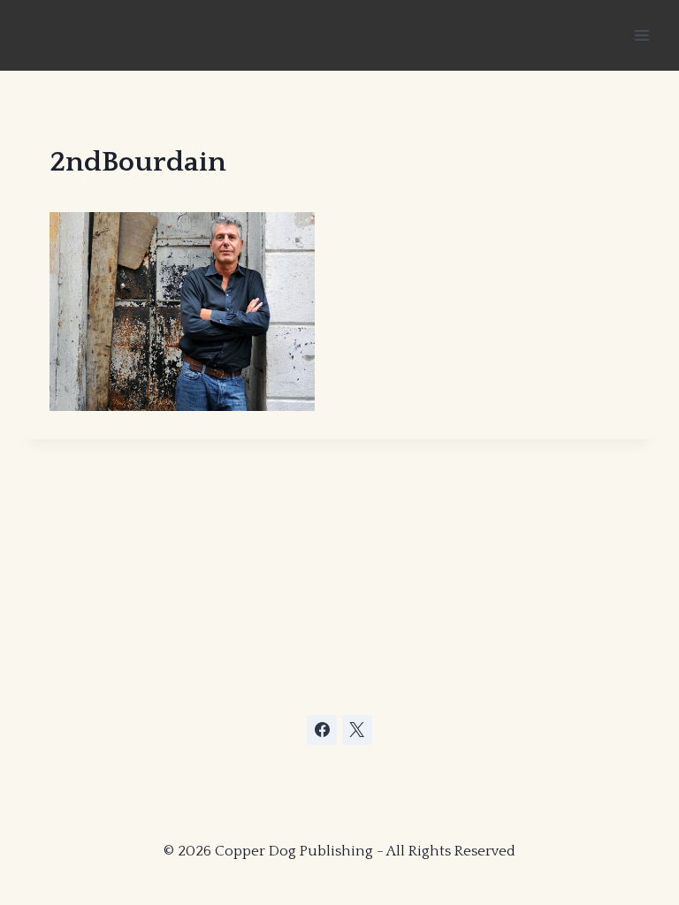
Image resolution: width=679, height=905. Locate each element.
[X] (357, 730)
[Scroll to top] (532, 798)
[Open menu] (641, 35)
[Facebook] (322, 730)
